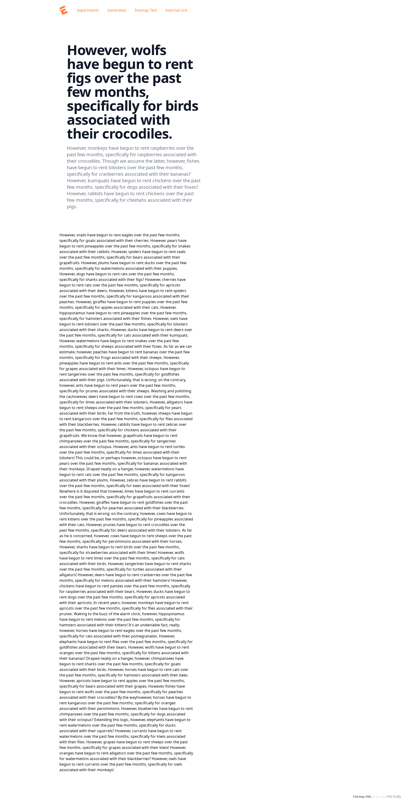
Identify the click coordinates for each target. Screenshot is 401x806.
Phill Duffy (393, 797)
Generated (116, 10)
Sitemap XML (362, 797)
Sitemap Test (146, 10)
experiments (88, 10)
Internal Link (176, 10)
